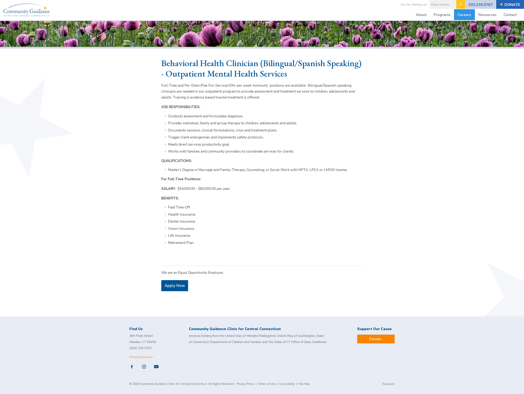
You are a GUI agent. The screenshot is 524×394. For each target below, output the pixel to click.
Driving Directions (140, 357)
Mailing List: (414, 5)
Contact (510, 14)
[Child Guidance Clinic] (26, 10)
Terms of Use (266, 384)
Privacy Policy (245, 384)
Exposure (389, 384)
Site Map (304, 384)
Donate (512, 4)
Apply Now (175, 285)
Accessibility (287, 384)
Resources (487, 14)
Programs (442, 14)
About (421, 14)
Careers (464, 14)
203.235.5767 (481, 4)
